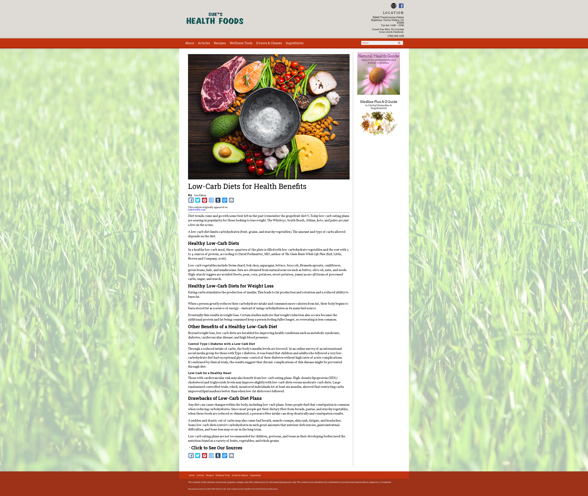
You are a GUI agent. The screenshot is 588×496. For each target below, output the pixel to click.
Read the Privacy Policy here (266, 489)
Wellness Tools (241, 43)
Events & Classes (269, 43)
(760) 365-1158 (396, 35)
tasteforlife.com (196, 210)
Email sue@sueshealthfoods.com (393, 5)
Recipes (220, 43)
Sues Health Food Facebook (401, 5)
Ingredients (294, 43)
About (189, 43)
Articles (204, 43)
